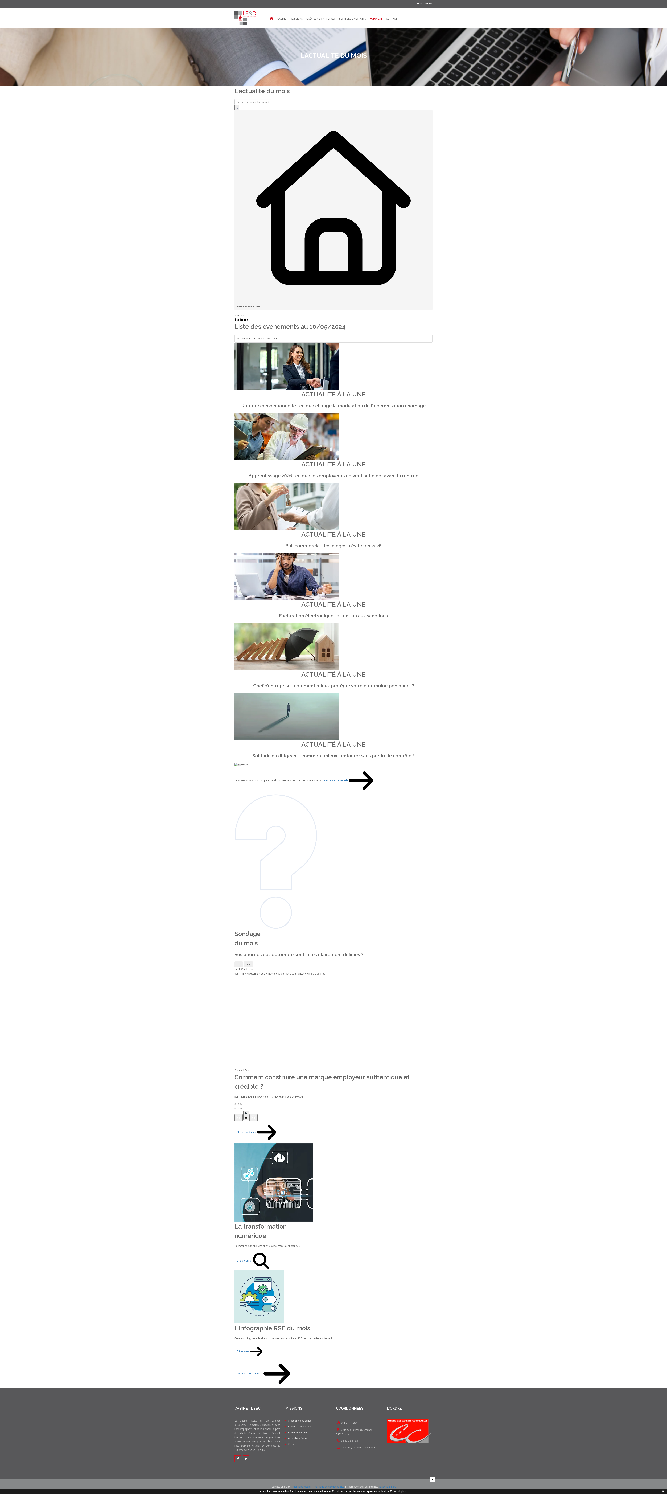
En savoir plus (398, 1491)
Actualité (376, 19)
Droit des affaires (297, 1438)
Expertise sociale (297, 1432)
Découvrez (243, 1351)
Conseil (292, 1444)
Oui (239, 964)
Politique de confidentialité (329, 1486)
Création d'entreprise (321, 19)
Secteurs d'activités (352, 19)
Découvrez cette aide (336, 780)
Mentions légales (302, 1486)
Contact (391, 19)
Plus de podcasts (247, 1131)
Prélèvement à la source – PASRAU (257, 338)
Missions (297, 19)
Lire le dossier (245, 1260)
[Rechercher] (236, 107)
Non (248, 964)
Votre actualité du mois (250, 1373)
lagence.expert (387, 1486)
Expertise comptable (299, 1426)
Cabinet (282, 19)
